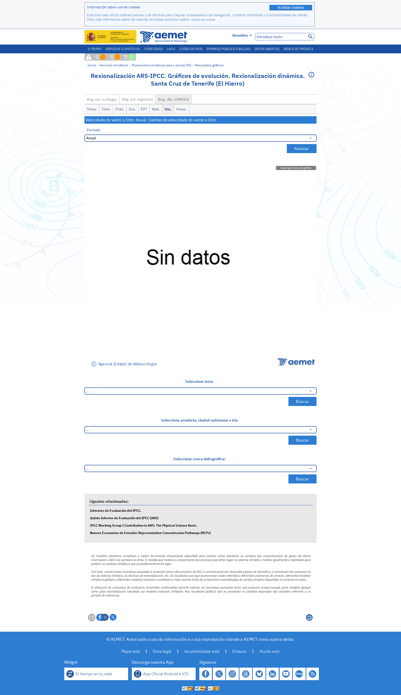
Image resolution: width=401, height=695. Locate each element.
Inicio (91, 65)
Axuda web (269, 651)
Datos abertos (267, 49)
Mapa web (130, 651)
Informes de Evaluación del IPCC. (115, 510)
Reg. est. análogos (102, 99)
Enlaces (239, 651)
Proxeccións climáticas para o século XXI (161, 65)
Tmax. (92, 109)
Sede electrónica (298, 49)
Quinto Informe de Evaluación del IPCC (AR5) (124, 518)
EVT (144, 109)
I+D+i (171, 49)
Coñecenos (153, 49)
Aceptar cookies (291, 8)
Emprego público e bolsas (228, 49)
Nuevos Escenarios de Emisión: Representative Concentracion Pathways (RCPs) (150, 533)
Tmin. (106, 109)
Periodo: (94, 130)
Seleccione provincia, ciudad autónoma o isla (199, 420)
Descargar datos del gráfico (296, 168)
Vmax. (181, 109)
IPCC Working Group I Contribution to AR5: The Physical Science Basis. (143, 525)
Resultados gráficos (209, 65)
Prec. (120, 109)
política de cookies (203, 20)
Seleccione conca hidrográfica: (199, 459)
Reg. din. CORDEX (173, 99)
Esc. (132, 109)
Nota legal (162, 651)
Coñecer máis (190, 49)
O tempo (94, 49)
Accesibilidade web (202, 651)
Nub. (156, 109)
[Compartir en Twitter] (113, 617)
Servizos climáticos (123, 49)
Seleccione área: (199, 381)
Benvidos (240, 35)
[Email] (91, 620)
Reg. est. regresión (137, 99)
